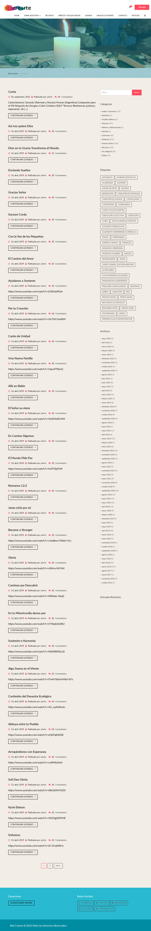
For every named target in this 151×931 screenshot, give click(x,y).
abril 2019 (106, 531)
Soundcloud (106, 909)
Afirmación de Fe (126, 177)
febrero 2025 (107, 399)
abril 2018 (106, 563)
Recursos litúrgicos (113, 303)
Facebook (86, 903)
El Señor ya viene (19, 408)
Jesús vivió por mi (19, 507)
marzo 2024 (106, 439)
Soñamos (14, 835)
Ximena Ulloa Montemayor (117, 319)
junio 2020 (106, 499)
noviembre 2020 (108, 483)
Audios (125, 188)
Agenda (88, 15)
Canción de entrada (129, 194)
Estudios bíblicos (108, 119)
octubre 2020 (107, 487)
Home (16, 15)
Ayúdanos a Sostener (22, 280)
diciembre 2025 (108, 359)
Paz (128, 292)
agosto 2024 (107, 423)
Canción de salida (112, 199)
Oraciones (106, 135)
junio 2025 (106, 383)
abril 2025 (106, 391)
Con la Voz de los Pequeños (25, 236)
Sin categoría (107, 151)
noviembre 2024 (108, 411)
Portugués (126, 297)
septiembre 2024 (108, 419)
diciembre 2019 (108, 519)
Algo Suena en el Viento (23, 668)
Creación (133, 216)
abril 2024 (106, 435)
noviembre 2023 (108, 455)
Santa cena (128, 308)
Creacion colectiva (113, 216)
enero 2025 (106, 403)
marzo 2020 (106, 511)
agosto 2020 (107, 495)
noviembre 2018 (108, 543)
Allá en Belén (16, 386)
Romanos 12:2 (17, 485)
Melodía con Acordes (114, 286)
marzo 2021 (106, 479)
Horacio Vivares (111, 254)
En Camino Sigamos (21, 436)
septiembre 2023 (108, 459)
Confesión (108, 205)
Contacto (122, 15)
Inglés (127, 254)
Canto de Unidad (19, 336)
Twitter (103, 903)
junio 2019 (106, 523)
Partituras (105, 139)
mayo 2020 (106, 503)
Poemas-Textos (108, 143)
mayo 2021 (106, 475)
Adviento (107, 177)
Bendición (106, 115)
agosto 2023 (107, 463)
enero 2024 (106, 447)
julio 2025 (106, 379)
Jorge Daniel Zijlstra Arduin (117, 265)
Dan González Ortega (124, 221)
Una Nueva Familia (20, 358)
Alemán (121, 183)
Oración (117, 292)
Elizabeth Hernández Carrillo (119, 232)
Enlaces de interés (105, 15)
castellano (132, 199)
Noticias (135, 15)
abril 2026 (106, 343)
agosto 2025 (107, 375)
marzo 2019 (106, 535)
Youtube (86, 909)
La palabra (108, 270)
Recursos (49, 15)
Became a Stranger (20, 530)
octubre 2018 (107, 547)
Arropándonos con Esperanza (27, 751)
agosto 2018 (107, 555)
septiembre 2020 (108, 491)
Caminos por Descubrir (23, 585)
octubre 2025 (107, 367)
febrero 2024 (107, 443)
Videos (104, 155)
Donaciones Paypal (21, 903)
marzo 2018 (106, 567)
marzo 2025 (106, 395)
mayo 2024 (106, 431)
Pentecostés (109, 297)
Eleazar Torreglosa (113, 227)
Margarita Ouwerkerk (114, 281)
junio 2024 (106, 427)
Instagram (120, 903)
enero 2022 (106, 467)
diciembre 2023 (108, 451)
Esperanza (118, 237)
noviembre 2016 (108, 579)
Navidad (135, 286)
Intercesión (108, 259)
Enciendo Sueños (19, 170)
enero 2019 (106, 539)
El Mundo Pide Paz (20, 458)
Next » (58, 866)
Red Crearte (13, 74)
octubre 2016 (107, 583)
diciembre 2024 (108, 407)
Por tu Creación (18, 308)
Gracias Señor (17, 192)
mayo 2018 (106, 559)
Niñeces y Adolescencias (69, 15)
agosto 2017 (107, 571)
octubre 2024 (107, 415)
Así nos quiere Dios (20, 126)
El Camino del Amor (21, 258)
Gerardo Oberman (112, 248)
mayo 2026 (106, 339)
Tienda (142, 7)
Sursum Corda (17, 214)
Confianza (124, 205)
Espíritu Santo (110, 243)
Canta (12, 91)
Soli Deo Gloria (18, 779)
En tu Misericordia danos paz (27, 613)
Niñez (105, 292)
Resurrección (109, 308)
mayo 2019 (106, 527)
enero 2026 (106, 355)
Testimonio (108, 314)
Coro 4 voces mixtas (113, 210)
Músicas (105, 123)
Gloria (12, 557)
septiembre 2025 (108, 371)
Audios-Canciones (109, 111)
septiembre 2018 (108, 551)
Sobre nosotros (31, 15)
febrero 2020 (107, 515)
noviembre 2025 (108, 363)
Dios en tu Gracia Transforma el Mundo (33, 148)
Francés (126, 243)
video (122, 314)
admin (49, 97)
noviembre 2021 (108, 471)
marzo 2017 (106, 575)
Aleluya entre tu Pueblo (23, 724)
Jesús (122, 259)
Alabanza (107, 183)
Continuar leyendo (22, 116)
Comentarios (67, 97)
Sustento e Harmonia (22, 640)
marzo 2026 (106, 347)
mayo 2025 (106, 387)
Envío (105, 237)
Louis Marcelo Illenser (115, 275)
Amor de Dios (109, 188)
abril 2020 (106, 507)
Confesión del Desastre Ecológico (29, 696)
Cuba (105, 221)
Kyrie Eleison (16, 807)
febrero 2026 (107, 351)
